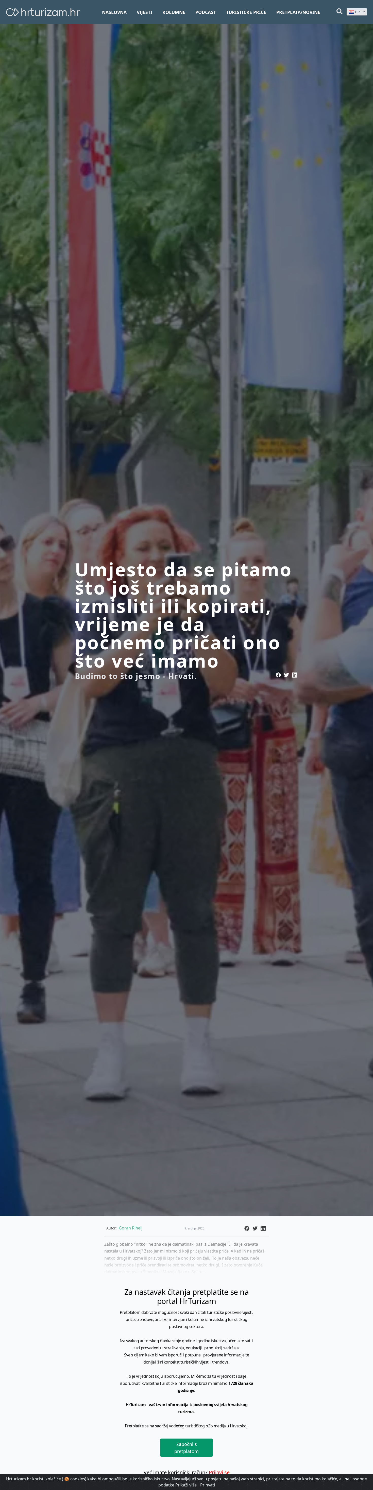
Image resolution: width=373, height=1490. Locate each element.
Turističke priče (246, 12)
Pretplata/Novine (298, 12)
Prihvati (207, 1485)
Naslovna (114, 12)
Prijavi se (219, 1472)
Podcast (205, 12)
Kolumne (173, 12)
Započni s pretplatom (186, 1447)
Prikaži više (186, 1485)
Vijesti (144, 12)
